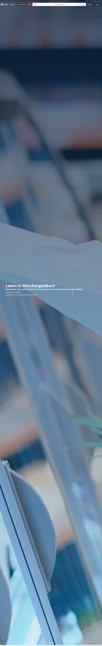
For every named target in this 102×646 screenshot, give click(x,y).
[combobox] (43, 4)
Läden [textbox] (34, 4)
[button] (40, 292)
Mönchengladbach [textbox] (60, 4)
